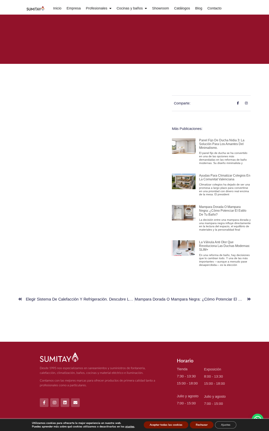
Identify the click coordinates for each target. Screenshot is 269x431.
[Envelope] (75, 402)
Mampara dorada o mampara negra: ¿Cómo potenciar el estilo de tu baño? (222, 210)
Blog (198, 8)
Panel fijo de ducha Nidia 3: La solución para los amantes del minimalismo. (221, 144)
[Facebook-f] (44, 402)
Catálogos (182, 8)
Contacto (214, 8)
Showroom (160, 8)
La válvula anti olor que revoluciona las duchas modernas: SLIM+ (224, 245)
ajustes (129, 426)
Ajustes (225, 425)
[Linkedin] (65, 402)
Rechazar (202, 425)
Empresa (74, 8)
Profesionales (96, 8)
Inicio (57, 8)
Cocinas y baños (130, 8)
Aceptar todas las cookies (166, 425)
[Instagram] (54, 402)
